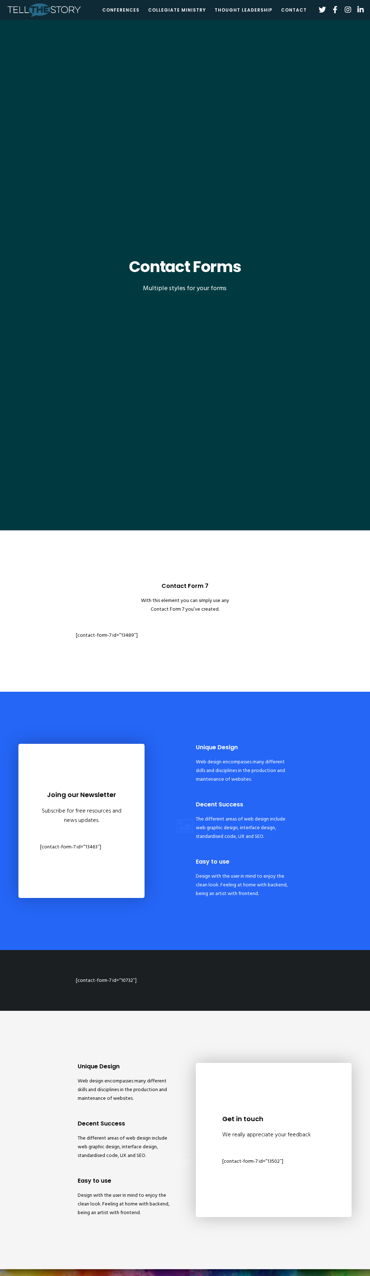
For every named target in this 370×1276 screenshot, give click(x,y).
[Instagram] (345, 10)
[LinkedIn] (358, 10)
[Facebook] (332, 10)
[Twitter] (319, 10)
